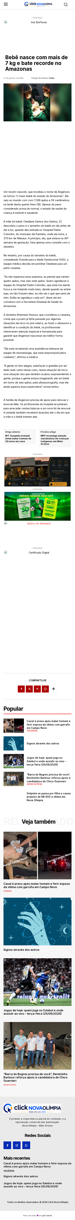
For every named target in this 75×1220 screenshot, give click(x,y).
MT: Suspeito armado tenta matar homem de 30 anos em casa (18, 438)
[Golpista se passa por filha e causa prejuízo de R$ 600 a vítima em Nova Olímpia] (13, 797)
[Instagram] (17, 1145)
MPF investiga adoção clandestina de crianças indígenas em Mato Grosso (55, 439)
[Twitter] (29, 689)
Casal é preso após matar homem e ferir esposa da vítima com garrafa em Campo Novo (48, 724)
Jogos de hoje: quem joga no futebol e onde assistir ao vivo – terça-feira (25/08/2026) (46, 761)
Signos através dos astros (43, 743)
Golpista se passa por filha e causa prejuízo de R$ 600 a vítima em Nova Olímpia (49, 797)
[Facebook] (21, 689)
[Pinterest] (37, 689)
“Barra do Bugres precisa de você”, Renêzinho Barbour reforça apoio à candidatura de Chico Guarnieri (48, 778)
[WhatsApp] (45, 689)
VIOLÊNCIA (32, 731)
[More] (53, 689)
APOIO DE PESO (34, 784)
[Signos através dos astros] (13, 743)
